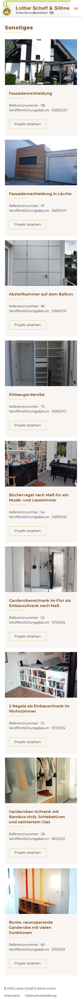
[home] (35, 8)
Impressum (12, 995)
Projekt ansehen (27, 124)
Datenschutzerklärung (40, 995)
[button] (76, 8)
